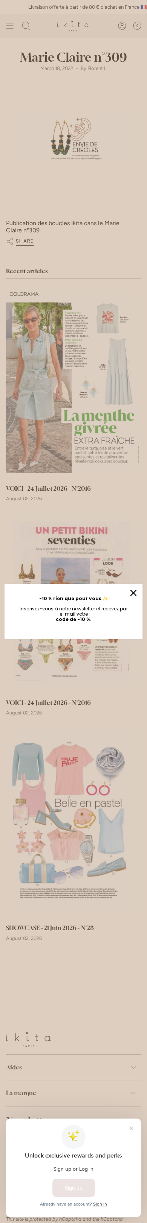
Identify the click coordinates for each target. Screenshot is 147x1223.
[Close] (133, 593)
